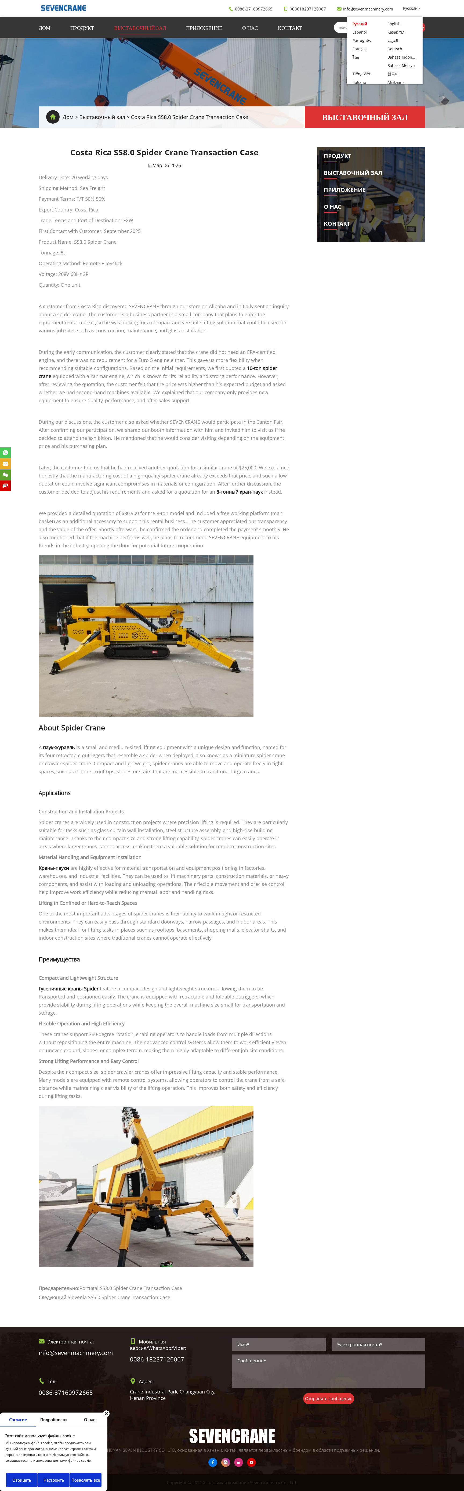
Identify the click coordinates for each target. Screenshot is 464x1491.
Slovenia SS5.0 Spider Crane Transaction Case (119, 1297)
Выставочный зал (140, 28)
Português (362, 40)
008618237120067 (308, 9)
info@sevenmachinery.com (368, 9)
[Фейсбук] (212, 1462)
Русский (410, 8)
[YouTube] (251, 1462)
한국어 (393, 73)
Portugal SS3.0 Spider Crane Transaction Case (130, 1288)
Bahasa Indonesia (403, 57)
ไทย (356, 57)
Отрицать (21, 1480)
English (394, 23)
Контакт (290, 28)
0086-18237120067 (157, 1359)
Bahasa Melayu (401, 65)
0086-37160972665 (254, 9)
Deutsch (394, 48)
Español (360, 32)
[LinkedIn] (238, 1462)
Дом (44, 28)
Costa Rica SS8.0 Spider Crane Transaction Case (189, 117)
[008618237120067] (5, 452)
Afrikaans (395, 82)
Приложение (204, 28)
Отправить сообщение (329, 1399)
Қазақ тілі (396, 32)
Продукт (82, 28)
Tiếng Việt (361, 73)
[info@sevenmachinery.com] (5, 463)
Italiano (359, 82)
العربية (392, 40)
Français (360, 48)
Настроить (54, 1480)
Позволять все (85, 1480)
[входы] (225, 1462)
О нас (250, 28)
